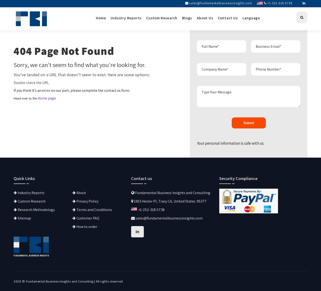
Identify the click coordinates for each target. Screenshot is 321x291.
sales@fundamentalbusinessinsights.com (220, 3)
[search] (301, 17)
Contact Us (228, 18)
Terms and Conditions (94, 209)
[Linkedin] (304, 3)
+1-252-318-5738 (279, 3)
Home (101, 18)
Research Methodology (36, 209)
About (81, 192)
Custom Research (161, 18)
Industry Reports (126, 18)
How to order (86, 226)
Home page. (47, 98)
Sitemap (24, 218)
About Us (205, 18)
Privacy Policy (87, 201)
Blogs (187, 18)
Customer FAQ (87, 218)
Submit (248, 123)
